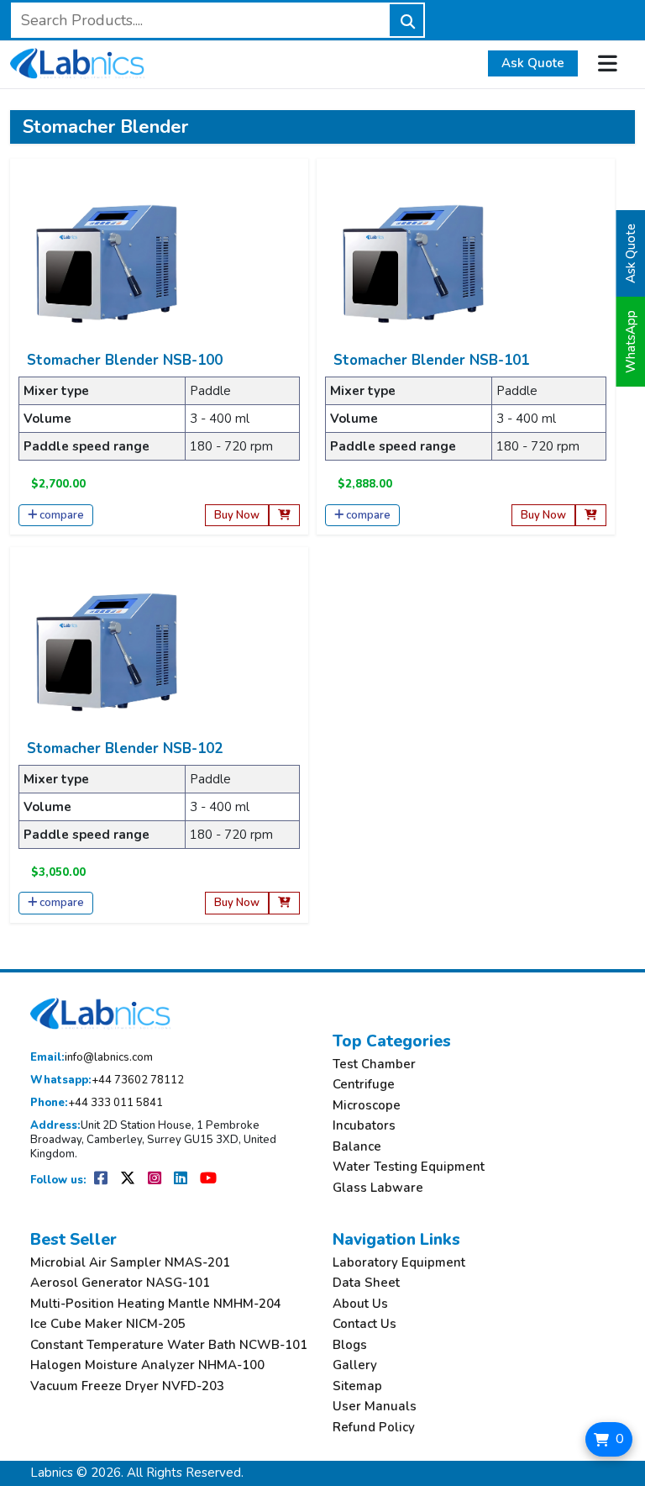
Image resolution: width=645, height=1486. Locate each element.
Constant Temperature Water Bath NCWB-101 (168, 1345)
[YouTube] (208, 1180)
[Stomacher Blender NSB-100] (106, 263)
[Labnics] (77, 61)
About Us (360, 1304)
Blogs (350, 1345)
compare (61, 515)
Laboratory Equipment (399, 1263)
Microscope (367, 1106)
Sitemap (357, 1386)
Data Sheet (366, 1283)
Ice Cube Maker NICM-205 (108, 1324)
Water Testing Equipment (409, 1167)
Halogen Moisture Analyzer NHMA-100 (147, 1365)
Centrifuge (364, 1085)
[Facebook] (102, 1180)
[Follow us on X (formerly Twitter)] (129, 1180)
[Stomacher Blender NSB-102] (106, 651)
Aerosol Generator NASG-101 (120, 1283)
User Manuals (375, 1407)
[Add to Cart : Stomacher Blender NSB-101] (590, 515)
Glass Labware (378, 1188)
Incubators (364, 1126)
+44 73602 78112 (107, 1080)
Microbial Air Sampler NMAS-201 (130, 1263)
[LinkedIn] (182, 1180)
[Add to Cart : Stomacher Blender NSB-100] (284, 515)
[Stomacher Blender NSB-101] (413, 263)
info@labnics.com (91, 1058)
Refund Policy (374, 1428)
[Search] (406, 20)
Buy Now (237, 515)
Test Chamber (374, 1064)
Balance (357, 1147)
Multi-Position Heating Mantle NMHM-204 (155, 1304)
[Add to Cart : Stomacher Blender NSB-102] (284, 903)
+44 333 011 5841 (96, 1103)
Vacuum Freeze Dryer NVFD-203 (127, 1386)
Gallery (355, 1365)
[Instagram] (156, 1180)
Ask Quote (532, 63)
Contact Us (364, 1324)
